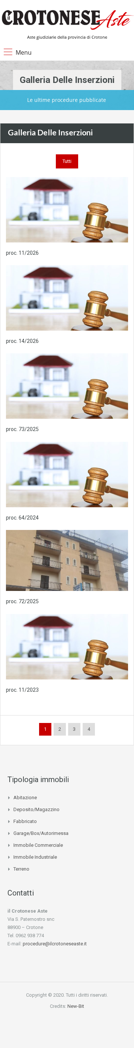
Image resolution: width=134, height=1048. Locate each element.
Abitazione (25, 797)
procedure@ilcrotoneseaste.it (55, 943)
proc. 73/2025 (22, 429)
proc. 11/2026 (22, 253)
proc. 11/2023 (22, 690)
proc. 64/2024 (22, 518)
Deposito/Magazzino (36, 809)
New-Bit (75, 1006)
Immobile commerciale (38, 845)
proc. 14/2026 (22, 341)
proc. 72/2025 (22, 601)
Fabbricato (25, 821)
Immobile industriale (35, 857)
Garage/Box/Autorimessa (40, 833)
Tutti (67, 161)
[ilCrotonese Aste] (67, 19)
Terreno (21, 869)
